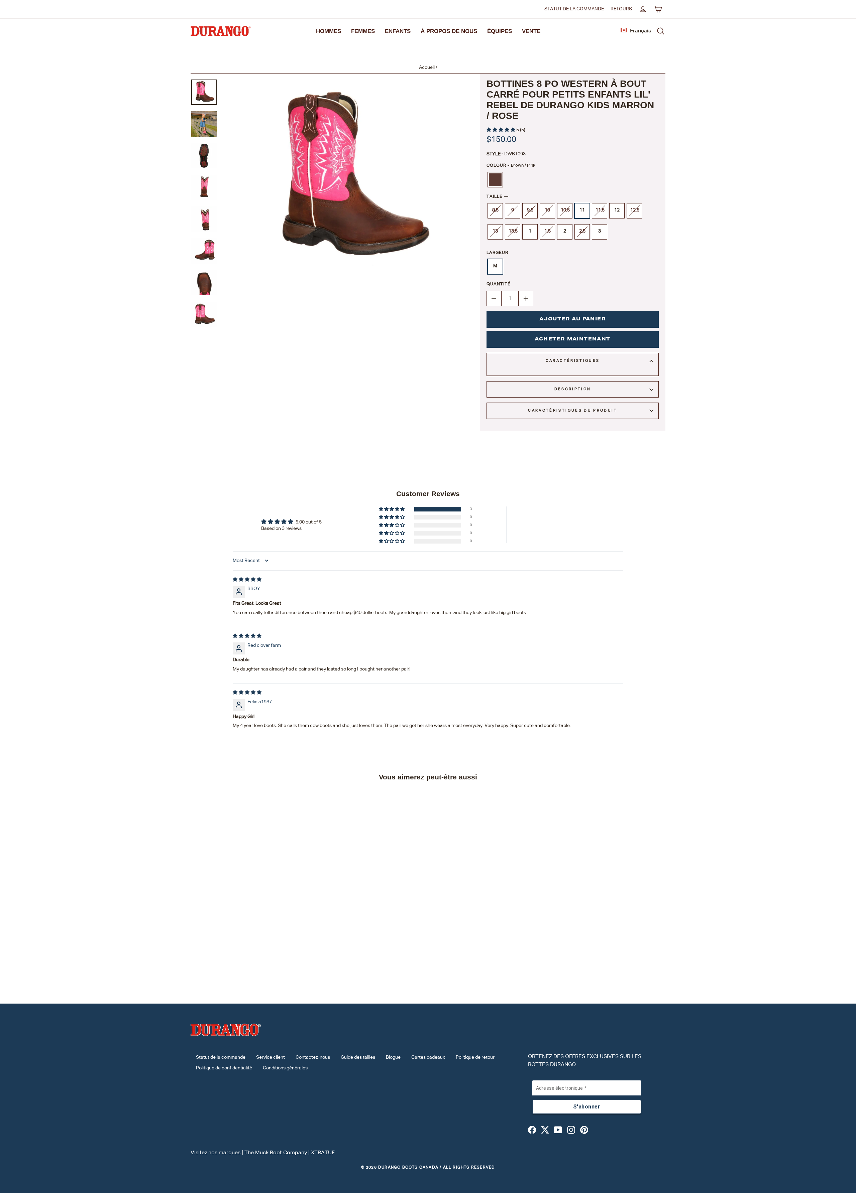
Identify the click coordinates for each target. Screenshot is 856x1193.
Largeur (497, 253)
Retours (621, 9)
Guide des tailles (358, 1057)
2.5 (582, 231)
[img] (247, 579)
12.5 (634, 210)
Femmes (363, 31)
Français (640, 31)
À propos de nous (449, 31)
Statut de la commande (574, 9)
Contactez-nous (313, 1057)
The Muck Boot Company (275, 1153)
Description (572, 389)
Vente (531, 31)
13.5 (513, 231)
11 (582, 210)
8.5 (495, 210)
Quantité (499, 284)
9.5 (530, 210)
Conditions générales (285, 1068)
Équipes (499, 31)
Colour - (511, 165)
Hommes (328, 31)
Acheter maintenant (572, 339)
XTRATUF (323, 1153)
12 (617, 210)
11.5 (600, 210)
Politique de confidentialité (224, 1068)
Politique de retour (475, 1057)
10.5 (565, 210)
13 (495, 231)
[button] (501, 130)
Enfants (398, 31)
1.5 (547, 231)
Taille (497, 196)
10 (547, 210)
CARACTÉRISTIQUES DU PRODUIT (572, 410)
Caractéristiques (573, 360)
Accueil (427, 67)
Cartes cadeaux (428, 1057)
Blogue (393, 1057)
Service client (270, 1057)
